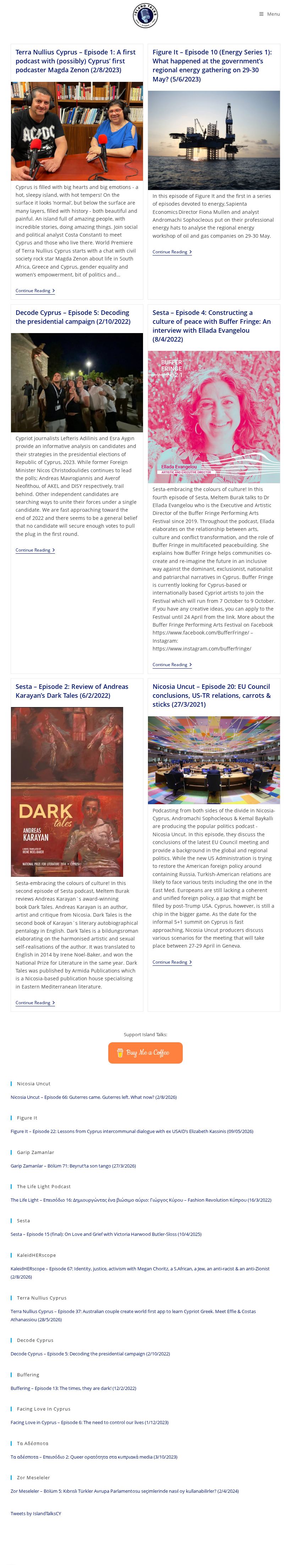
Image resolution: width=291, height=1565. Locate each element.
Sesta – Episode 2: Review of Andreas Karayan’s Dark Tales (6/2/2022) (72, 691)
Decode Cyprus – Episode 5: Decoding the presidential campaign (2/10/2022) (73, 317)
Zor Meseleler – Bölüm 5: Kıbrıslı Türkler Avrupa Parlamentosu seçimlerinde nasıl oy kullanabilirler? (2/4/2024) (125, 1491)
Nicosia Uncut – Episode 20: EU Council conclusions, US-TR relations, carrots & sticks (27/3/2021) (212, 695)
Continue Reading (35, 291)
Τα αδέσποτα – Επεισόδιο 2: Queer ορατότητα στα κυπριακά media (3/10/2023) (94, 1457)
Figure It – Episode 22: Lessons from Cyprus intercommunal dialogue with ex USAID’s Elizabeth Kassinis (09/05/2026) (132, 1131)
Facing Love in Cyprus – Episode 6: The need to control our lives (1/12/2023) (90, 1422)
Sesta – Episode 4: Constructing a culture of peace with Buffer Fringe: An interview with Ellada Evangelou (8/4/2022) (212, 326)
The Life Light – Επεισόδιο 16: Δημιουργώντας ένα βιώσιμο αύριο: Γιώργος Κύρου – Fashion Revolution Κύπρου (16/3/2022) (141, 1200)
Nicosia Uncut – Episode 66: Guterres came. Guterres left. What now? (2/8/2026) (94, 1097)
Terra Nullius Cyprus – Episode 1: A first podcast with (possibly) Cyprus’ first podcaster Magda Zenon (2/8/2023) (76, 61)
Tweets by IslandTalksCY (36, 1513)
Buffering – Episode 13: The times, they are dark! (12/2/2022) (73, 1388)
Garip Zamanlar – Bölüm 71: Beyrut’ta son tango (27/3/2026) (73, 1166)
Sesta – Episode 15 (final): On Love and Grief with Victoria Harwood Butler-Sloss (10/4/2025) (106, 1234)
